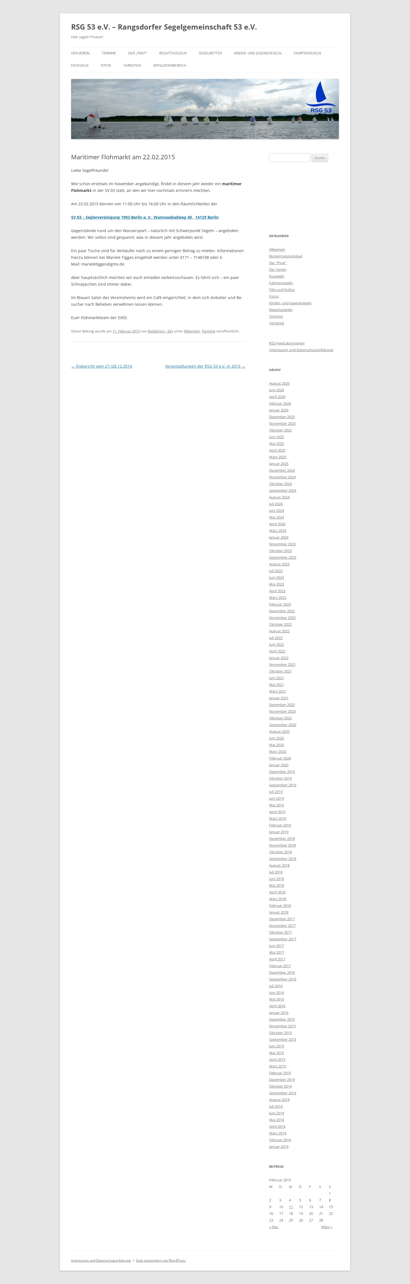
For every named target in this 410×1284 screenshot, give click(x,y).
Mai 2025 (276, 443)
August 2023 (279, 564)
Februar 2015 (280, 1072)
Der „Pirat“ (137, 53)
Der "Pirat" (277, 262)
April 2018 (277, 892)
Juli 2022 (276, 637)
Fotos (106, 65)
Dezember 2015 (282, 1019)
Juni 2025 (276, 436)
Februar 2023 (280, 604)
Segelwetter (210, 53)
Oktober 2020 (280, 718)
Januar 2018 (278, 912)
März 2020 (277, 751)
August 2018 (279, 865)
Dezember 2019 (282, 771)
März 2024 (277, 530)
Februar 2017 (280, 965)
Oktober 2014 (280, 1086)
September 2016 (282, 979)
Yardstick (132, 65)
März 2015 (277, 1066)
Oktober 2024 (280, 483)
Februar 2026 (280, 403)
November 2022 (282, 617)
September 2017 (282, 938)
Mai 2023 (276, 584)
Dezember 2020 (282, 704)
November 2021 (282, 664)
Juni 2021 (276, 677)
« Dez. (274, 1226)
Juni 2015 (276, 1046)
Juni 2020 (276, 738)
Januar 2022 (278, 657)
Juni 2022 (276, 644)
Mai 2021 (276, 684)
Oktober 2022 (280, 624)
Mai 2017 (276, 952)
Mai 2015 (276, 1052)
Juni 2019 (276, 798)
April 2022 (277, 651)
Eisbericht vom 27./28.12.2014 (101, 366)
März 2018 (277, 898)
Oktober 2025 (280, 430)
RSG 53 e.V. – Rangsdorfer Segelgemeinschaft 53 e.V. (164, 27)
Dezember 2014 (282, 1079)
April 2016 (277, 1005)
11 (291, 1206)
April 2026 (277, 396)
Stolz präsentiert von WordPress (161, 1260)
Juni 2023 (276, 577)
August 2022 (279, 630)
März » (326, 1226)
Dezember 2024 (282, 470)
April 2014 (277, 1126)
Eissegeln (79, 65)
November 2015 (282, 1025)
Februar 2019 (280, 825)
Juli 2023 (276, 570)
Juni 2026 (276, 389)
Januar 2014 (278, 1146)
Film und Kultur (282, 289)
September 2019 (282, 784)
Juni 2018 (276, 878)
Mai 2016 (276, 999)
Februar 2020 (280, 758)
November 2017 (282, 925)
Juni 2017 (276, 945)
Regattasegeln (173, 53)
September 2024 (282, 490)
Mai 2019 (276, 805)
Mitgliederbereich (169, 65)
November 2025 (282, 423)
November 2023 (282, 543)
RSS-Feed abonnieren (287, 343)
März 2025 (277, 456)
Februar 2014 (280, 1139)
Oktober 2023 (280, 550)
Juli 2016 (276, 985)
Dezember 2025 (282, 416)
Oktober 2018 (280, 851)
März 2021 (277, 691)
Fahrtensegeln (307, 53)
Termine (109, 53)
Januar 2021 (278, 697)
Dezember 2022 (282, 610)
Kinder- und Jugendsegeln (257, 53)
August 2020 (279, 731)
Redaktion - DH (160, 331)
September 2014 (282, 1092)
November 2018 (282, 845)
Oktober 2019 (280, 778)
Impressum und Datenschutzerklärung (301, 349)
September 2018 (282, 858)
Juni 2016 (276, 992)
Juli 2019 (276, 791)
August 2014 (279, 1099)
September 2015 (282, 1039)
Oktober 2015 (280, 1032)
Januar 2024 (278, 537)
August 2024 (279, 497)
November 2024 (282, 477)
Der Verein (80, 53)
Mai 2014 (276, 1119)
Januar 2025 (278, 463)
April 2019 (277, 811)
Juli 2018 (276, 872)
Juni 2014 (276, 1113)
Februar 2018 (280, 905)
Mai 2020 (276, 744)
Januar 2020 (278, 764)
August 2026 (279, 383)
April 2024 (277, 523)
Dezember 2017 (282, 918)
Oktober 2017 (280, 932)
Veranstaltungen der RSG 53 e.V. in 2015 (205, 366)
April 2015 (277, 1059)
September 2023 (282, 557)
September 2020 (282, 724)
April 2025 (277, 450)
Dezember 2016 (282, 972)
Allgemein (192, 331)
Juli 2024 (276, 503)
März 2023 (277, 597)
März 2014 (277, 1133)
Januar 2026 (278, 410)
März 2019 (277, 818)
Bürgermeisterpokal (285, 256)
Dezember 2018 (282, 838)
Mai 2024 (276, 517)
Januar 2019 (278, 831)
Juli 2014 (276, 1106)
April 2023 (277, 590)
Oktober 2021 (280, 671)
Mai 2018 (276, 885)
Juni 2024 (276, 510)
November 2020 (282, 711)
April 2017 (277, 959)
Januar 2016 (278, 1012)
